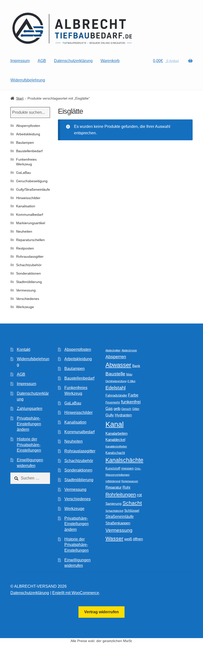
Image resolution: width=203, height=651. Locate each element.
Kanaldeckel (115, 440)
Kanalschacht (115, 453)
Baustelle (115, 373)
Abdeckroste (129, 350)
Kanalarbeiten (116, 433)
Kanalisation (25, 206)
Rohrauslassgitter (30, 256)
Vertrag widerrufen (101, 612)
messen (127, 468)
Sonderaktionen (28, 273)
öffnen (138, 539)
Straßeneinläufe (119, 516)
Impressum (20, 61)
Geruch (126, 409)
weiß (128, 539)
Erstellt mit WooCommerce (75, 593)
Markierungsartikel (30, 223)
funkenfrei (131, 401)
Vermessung (26, 290)
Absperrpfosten (28, 126)
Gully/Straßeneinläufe (33, 189)
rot (139, 495)
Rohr (126, 487)
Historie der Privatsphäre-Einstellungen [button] (29, 444)
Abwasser (118, 365)
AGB (42, 61)
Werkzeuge (25, 307)
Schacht (132, 503)
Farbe (133, 395)
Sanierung (113, 504)
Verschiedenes (27, 299)
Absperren (115, 356)
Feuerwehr (112, 402)
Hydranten (123, 415)
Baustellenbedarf (29, 151)
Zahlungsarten (29, 408)
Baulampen (25, 143)
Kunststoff (112, 468)
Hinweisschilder (28, 198)
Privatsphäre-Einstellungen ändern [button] (29, 424)
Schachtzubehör (29, 265)
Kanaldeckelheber (116, 446)
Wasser (114, 538)
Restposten (25, 248)
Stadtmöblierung (29, 282)
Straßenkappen (117, 523)
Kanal (114, 424)
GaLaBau (23, 173)
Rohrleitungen (120, 494)
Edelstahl (115, 388)
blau (129, 374)
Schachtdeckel (114, 510)
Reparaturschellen (30, 240)
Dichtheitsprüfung (116, 381)
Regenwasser (129, 481)
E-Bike (131, 381)
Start (20, 98)
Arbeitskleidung (28, 134)
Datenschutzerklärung (73, 61)
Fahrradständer (116, 395)
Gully (109, 415)
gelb (117, 408)
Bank (136, 366)
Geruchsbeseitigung (32, 181)
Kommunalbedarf (29, 215)
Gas (109, 408)
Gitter (135, 409)
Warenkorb (110, 61)
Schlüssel (131, 510)
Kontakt (23, 349)
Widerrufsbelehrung (27, 80)
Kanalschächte (124, 460)
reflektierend (112, 481)
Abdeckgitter (113, 350)
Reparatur (113, 487)
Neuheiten (24, 231)
